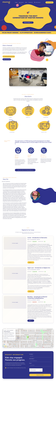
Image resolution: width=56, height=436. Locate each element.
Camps (26, 2)
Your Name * (31, 354)
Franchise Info (30, 2)
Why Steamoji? (21, 2)
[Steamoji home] (6, 2)
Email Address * (31, 358)
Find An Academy (49, 2)
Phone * (30, 363)
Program (16, 2)
